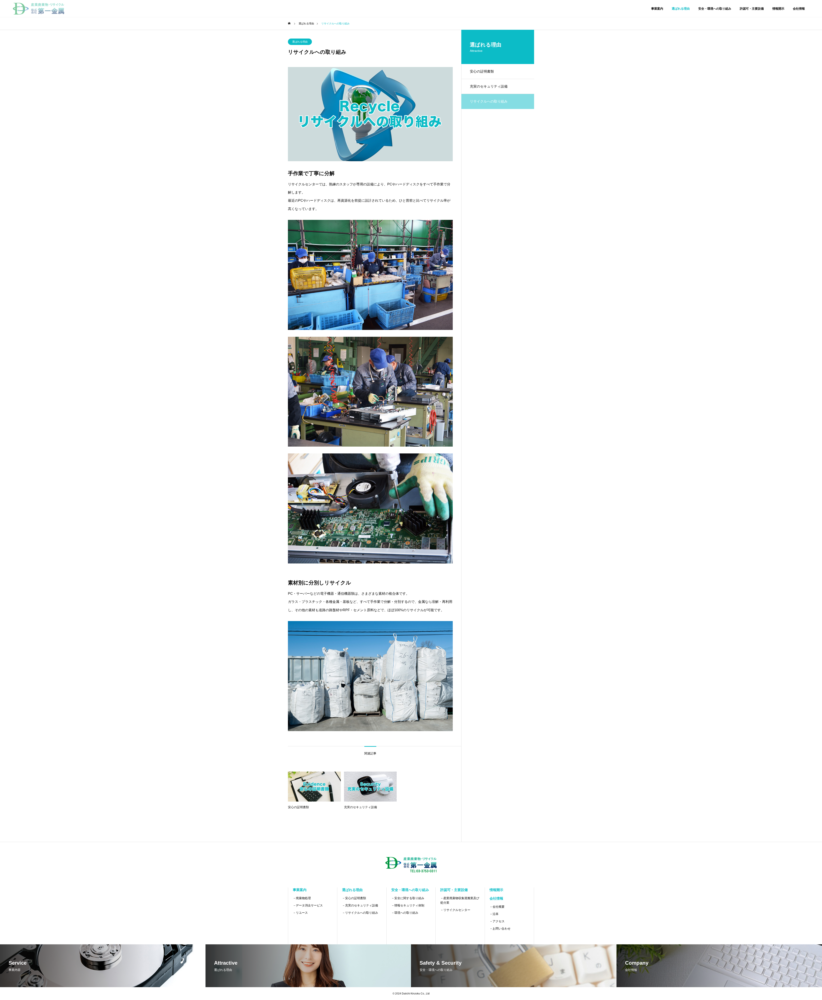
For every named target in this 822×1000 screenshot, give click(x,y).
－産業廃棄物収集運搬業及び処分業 (459, 900)
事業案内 (657, 8)
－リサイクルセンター (455, 910)
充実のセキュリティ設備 (489, 86)
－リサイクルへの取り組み (360, 912)
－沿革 (494, 914)
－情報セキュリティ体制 (407, 905)
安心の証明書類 (482, 71)
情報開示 (778, 8)
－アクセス (497, 921)
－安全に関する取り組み (407, 898)
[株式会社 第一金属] (38, 8)
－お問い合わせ (500, 928)
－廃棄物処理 (302, 898)
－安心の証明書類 (354, 898)
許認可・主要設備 (752, 8)
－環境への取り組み (404, 912)
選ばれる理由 (681, 8)
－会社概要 (497, 906)
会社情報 (799, 8)
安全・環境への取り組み (714, 8)
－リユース (300, 912)
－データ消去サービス (308, 905)
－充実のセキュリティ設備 (360, 905)
